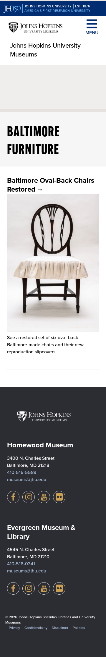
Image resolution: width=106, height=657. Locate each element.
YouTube (44, 497)
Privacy (14, 627)
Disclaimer (60, 627)
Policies (79, 627)
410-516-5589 (22, 472)
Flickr (59, 497)
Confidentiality (35, 627)
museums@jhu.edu (26, 479)
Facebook (13, 497)
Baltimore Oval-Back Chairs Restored (50, 185)
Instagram (28, 497)
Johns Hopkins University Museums (45, 50)
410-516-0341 (21, 563)
